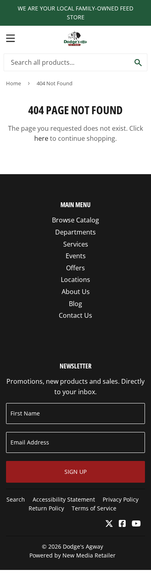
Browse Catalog (75, 220)
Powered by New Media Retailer (72, 555)
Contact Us (75, 315)
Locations (75, 279)
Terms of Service (94, 508)
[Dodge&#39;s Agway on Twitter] (109, 524)
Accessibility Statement (64, 499)
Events (76, 255)
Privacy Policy (121, 499)
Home (13, 83)
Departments (75, 232)
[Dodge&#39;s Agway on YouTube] (136, 524)
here (41, 138)
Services (75, 244)
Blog (75, 303)
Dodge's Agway (83, 546)
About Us (76, 291)
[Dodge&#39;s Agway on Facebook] (122, 524)
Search (15, 499)
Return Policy (46, 508)
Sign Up (75, 471)
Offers (75, 267)
